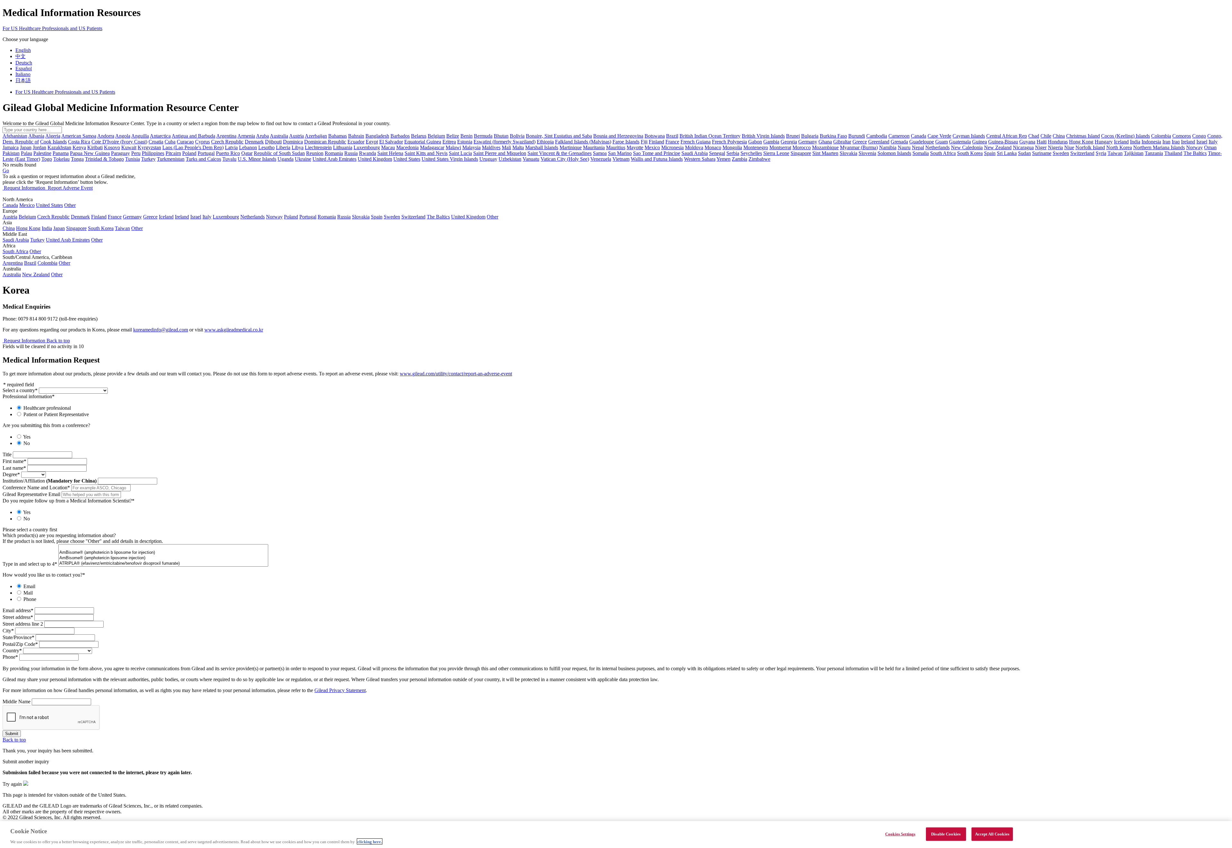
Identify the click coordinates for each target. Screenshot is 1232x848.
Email (29, 586)
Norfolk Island (1090, 147)
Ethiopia (545, 141)
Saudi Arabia (694, 153)
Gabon (755, 141)
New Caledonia (967, 147)
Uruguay (488, 159)
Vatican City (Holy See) (565, 159)
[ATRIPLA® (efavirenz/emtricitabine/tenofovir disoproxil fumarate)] (163, 563)
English (23, 50)
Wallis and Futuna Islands (657, 159)
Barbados (400, 136)
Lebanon (248, 147)
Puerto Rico (228, 153)
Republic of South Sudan (279, 153)
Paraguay (120, 153)
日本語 (23, 80)
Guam (941, 141)
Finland (656, 141)
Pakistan (11, 153)
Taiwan (1115, 153)
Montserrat (780, 147)
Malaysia (471, 147)
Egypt (372, 141)
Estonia (464, 141)
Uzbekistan (510, 159)
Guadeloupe (921, 141)
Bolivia (517, 136)
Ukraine (303, 159)
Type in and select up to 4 (30, 564)
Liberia (283, 147)
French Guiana (695, 141)
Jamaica (11, 147)
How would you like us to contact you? (44, 575)
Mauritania (594, 147)
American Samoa (78, 136)
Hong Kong (1081, 141)
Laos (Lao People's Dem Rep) (193, 147)
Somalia (920, 153)
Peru (136, 153)
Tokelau (61, 159)
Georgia (789, 141)
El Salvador (391, 141)
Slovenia (867, 153)
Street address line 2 (23, 624)
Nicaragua (1023, 147)
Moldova (694, 147)
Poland (189, 153)
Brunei (793, 136)
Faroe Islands (625, 141)
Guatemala (960, 141)
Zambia (739, 159)
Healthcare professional (47, 408)
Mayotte (635, 147)
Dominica (293, 141)
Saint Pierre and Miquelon (499, 153)
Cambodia (876, 136)
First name (14, 461)
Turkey (148, 159)
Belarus (418, 136)
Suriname (1041, 153)
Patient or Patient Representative (56, 414)
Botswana (655, 136)
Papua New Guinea (90, 153)
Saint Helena (390, 153)
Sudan (1024, 153)
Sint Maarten (825, 153)
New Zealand (998, 147)
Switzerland (1082, 153)
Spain (990, 153)
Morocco (801, 147)
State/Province (18, 637)
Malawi (453, 147)
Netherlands (937, 147)
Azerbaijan (316, 136)
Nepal (918, 147)
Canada (918, 136)
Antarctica (160, 136)
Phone (29, 599)
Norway (1194, 147)
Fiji (644, 141)
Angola (122, 136)
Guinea (979, 141)
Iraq (1176, 141)
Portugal (206, 153)
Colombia (1161, 136)
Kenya (79, 147)
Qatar (246, 153)
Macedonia (407, 147)
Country (12, 650)
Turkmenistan (170, 159)
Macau (388, 147)
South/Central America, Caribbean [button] (37, 257)
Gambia (771, 141)
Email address (18, 610)
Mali (506, 147)
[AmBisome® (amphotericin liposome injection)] (163, 558)
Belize (452, 136)
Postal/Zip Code (20, 644)
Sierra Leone (776, 153)
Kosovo (112, 147)
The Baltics (1195, 153)
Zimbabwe (759, 159)
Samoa (600, 153)
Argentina (226, 136)
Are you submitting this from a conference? (46, 425)
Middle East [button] (15, 234)
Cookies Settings (900, 833)
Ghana (825, 141)
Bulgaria (809, 136)
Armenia (246, 136)
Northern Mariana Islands (1159, 147)
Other (70, 205)
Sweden (1061, 153)
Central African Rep (1006, 136)
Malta (518, 147)
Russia (351, 153)
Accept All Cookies (992, 833)
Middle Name (16, 701)
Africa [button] (9, 245)
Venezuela (600, 159)
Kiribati (95, 147)
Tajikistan (1133, 153)
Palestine (42, 153)
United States (406, 159)
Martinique (571, 147)
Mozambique (825, 147)
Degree (11, 474)
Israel (1201, 141)
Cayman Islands (969, 136)
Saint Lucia (460, 153)
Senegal (717, 153)
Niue (1069, 147)
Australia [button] (12, 268)
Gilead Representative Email (31, 494)
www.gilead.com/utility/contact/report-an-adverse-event (456, 373)
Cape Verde (939, 136)
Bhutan (501, 136)
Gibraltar (842, 141)
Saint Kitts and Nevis (426, 153)
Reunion (314, 153)
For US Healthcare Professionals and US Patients (52, 28)
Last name (14, 468)
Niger (1041, 147)
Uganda (286, 159)
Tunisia (132, 159)
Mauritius (615, 147)
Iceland (1121, 141)
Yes (26, 437)
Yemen (723, 159)
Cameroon (899, 136)
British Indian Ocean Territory (710, 136)
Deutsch (23, 62)
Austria (296, 136)
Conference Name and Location (36, 487)
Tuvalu (229, 159)
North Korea (1119, 147)
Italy (1213, 141)
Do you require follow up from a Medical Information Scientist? (68, 500)
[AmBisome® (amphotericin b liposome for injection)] (163, 552)
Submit (11, 733)
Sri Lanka (1007, 153)
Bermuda (483, 136)
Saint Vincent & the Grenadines (559, 153)
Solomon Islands (894, 153)
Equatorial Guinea (422, 141)
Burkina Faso (833, 136)
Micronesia (672, 147)
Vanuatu (531, 159)
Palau (26, 153)
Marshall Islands (541, 147)
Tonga (77, 159)
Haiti (1042, 141)
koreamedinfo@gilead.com (160, 329)
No (26, 443)
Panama (61, 153)
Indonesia (1151, 141)
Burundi (856, 136)
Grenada (899, 141)
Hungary (1104, 141)
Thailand (1173, 153)
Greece (859, 141)
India (1135, 141)
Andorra (105, 136)
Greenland (878, 141)
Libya (298, 147)
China (1059, 136)
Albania (36, 136)
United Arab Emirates (334, 159)
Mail (28, 592)
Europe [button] (10, 211)
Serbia (732, 153)
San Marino (620, 153)
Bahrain (356, 136)
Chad (1033, 136)
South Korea (970, 153)
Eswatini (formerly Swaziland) (504, 141)
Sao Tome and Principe (656, 153)
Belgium (436, 136)
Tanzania (1154, 153)
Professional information (29, 396)
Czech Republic (227, 141)
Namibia (887, 147)
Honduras (1058, 141)
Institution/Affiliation (50, 481)
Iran (1166, 141)
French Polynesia (729, 141)
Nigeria (1055, 147)
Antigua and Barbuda (193, 136)
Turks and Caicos (203, 159)
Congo (1199, 136)
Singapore (801, 153)
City (8, 630)
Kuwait (128, 147)
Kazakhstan (59, 147)
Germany (807, 141)
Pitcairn (173, 153)
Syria (1101, 153)
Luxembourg (367, 147)
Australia (279, 136)
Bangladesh (377, 136)
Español (23, 68)
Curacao (185, 141)
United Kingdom (375, 159)
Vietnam (620, 159)
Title (7, 454)
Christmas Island (1083, 136)
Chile (1045, 136)
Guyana (1027, 141)
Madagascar (432, 147)
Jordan (39, 147)
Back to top (58, 340)
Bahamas (337, 136)
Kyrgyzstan (149, 147)
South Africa (943, 153)
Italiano (22, 74)
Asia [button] (7, 222)
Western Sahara (699, 159)
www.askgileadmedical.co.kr (233, 329)
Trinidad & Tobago (104, 159)
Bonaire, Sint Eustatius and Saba (559, 136)
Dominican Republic (325, 141)
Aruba (262, 136)
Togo (46, 159)
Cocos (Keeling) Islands (1125, 136)
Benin (466, 136)
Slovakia (848, 153)
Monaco (713, 147)
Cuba (170, 141)
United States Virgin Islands (450, 159)
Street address (18, 617)
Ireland (1188, 141)
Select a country (20, 390)
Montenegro (755, 147)
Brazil (672, 136)
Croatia (156, 141)
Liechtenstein (318, 147)
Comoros (1181, 136)
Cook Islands (53, 141)
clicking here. (369, 841)
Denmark (254, 141)
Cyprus (202, 141)
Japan (25, 147)
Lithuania (342, 147)
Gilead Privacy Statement (340, 690)
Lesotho (266, 147)
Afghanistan (15, 136)
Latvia (231, 147)
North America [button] (18, 199)
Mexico (652, 147)
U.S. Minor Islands (257, 159)
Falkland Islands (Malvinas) (583, 141)
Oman (1210, 147)
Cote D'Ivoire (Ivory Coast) (119, 141)
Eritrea (449, 141)
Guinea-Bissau (1003, 141)
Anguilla (140, 136)
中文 (20, 56)
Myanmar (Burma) (859, 147)
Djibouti (273, 141)
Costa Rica (79, 141)
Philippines (153, 153)
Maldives (491, 147)
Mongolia (732, 147)
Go (6, 170)
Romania (334, 153)
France (672, 141)
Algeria (52, 136)
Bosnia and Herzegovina (618, 136)
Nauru (904, 147)
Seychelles (751, 153)
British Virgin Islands (763, 136)
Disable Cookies (946, 833)
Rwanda (367, 153)
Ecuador (355, 141)
